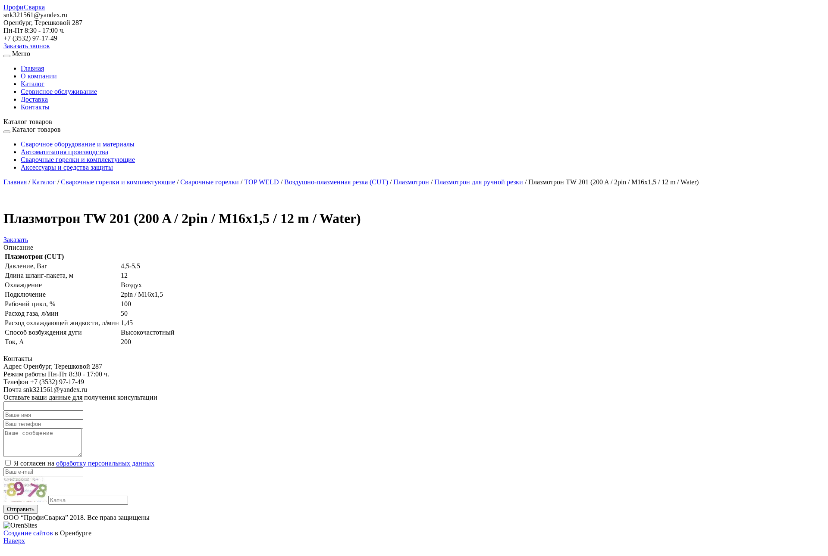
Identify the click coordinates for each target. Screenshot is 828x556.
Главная (32, 68)
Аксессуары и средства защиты (67, 167)
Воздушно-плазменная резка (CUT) (336, 182)
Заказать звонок (26, 46)
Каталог (32, 83)
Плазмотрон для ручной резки (478, 182)
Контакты (35, 107)
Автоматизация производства (64, 151)
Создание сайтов (28, 533)
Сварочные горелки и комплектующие (78, 159)
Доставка (34, 99)
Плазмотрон (411, 182)
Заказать (15, 239)
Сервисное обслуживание (59, 91)
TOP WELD (261, 182)
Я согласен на (84, 463)
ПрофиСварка (24, 7)
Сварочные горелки (209, 182)
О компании (39, 76)
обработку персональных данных (105, 463)
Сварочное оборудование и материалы (78, 144)
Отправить (20, 509)
